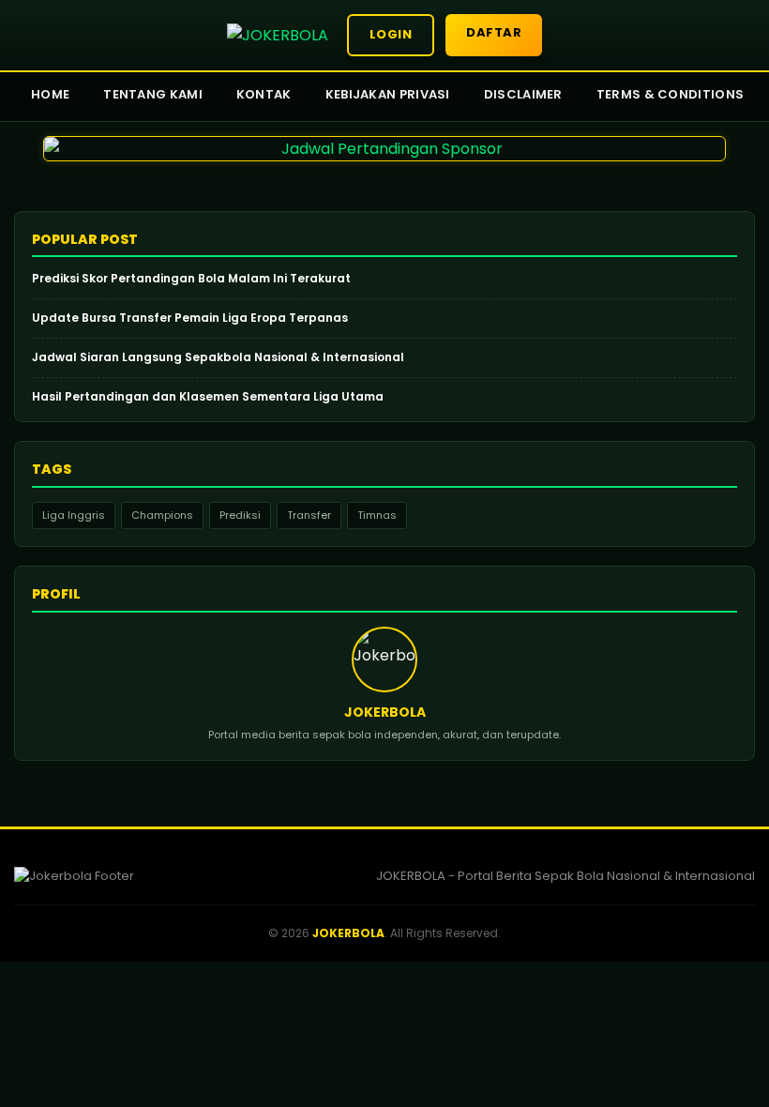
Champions (162, 515)
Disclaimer (523, 94)
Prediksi (240, 515)
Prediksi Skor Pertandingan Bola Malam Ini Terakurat (191, 278)
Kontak (264, 94)
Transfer (309, 515)
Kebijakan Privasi (387, 94)
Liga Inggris (73, 515)
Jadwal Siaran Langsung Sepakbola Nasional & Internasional (218, 357)
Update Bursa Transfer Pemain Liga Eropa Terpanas (190, 318)
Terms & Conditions (670, 94)
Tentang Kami (153, 94)
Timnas (377, 515)
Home (50, 94)
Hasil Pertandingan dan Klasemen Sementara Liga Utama (208, 396)
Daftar (493, 32)
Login (391, 34)
